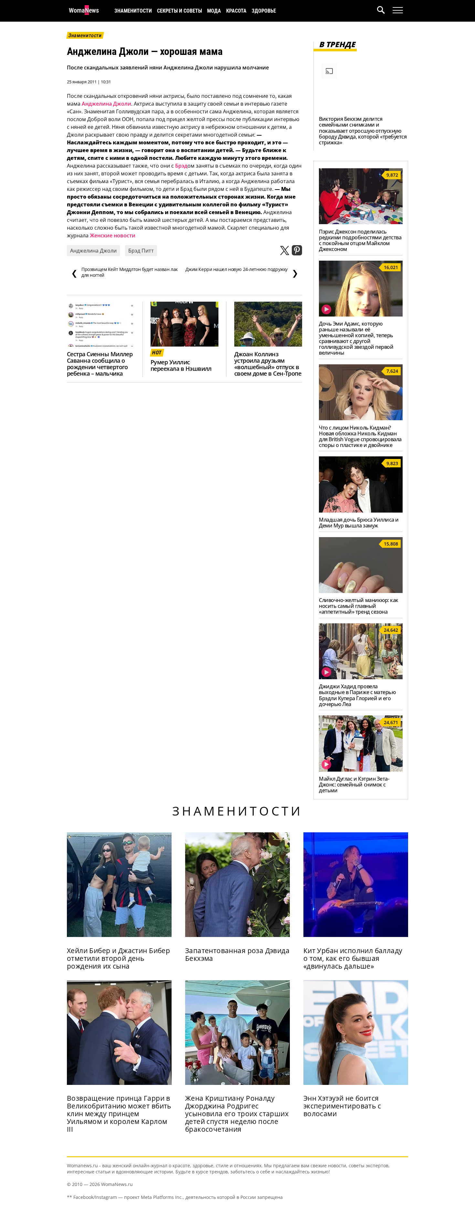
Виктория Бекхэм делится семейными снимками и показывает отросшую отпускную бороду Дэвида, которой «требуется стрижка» (362, 130)
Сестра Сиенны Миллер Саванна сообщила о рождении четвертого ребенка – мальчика (99, 363)
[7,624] (361, 418)
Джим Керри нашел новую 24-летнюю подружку (241, 272)
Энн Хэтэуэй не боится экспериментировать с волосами (342, 1106)
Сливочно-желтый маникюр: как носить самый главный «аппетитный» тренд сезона (358, 606)
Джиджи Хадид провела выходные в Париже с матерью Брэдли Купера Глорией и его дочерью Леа (357, 695)
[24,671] (361, 769)
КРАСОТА (236, 11)
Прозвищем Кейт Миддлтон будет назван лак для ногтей (124, 272)
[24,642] (361, 677)
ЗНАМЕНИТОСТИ (133, 11)
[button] (385, 11)
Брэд (181, 165)
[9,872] (361, 222)
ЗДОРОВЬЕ (264, 11)
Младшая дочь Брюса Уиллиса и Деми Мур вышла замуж (359, 522)
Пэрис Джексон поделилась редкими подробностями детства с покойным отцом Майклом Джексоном (360, 240)
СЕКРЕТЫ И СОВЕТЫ (179, 11)
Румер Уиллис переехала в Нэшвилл (181, 365)
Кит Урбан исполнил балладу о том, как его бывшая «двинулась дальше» (353, 958)
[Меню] (398, 10)
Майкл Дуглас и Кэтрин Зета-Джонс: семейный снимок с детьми (354, 784)
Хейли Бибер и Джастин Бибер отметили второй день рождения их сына (118, 958)
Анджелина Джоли (106, 103)
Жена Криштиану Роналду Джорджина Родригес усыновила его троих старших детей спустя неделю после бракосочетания (237, 1114)
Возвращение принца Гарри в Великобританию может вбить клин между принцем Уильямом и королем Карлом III (119, 1114)
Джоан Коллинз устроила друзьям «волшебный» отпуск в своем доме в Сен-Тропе (267, 363)
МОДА (214, 11)
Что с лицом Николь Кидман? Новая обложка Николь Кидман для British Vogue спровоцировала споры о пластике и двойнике (360, 436)
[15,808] (361, 591)
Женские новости (112, 235)
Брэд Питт (141, 250)
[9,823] (361, 510)
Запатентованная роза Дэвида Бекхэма (237, 954)
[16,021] (361, 314)
